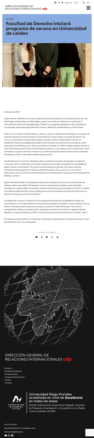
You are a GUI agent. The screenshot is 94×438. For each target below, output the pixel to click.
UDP (76, 3)
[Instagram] (59, 3)
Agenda (68, 3)
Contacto (8, 383)
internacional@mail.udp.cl (13, 432)
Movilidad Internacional (13, 371)
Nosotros (8, 368)
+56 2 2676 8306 (10, 424)
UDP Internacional (39, 7)
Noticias (8, 380)
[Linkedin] (62, 3)
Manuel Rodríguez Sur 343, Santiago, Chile (19, 428)
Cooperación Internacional (14, 377)
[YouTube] (55, 3)
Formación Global (11, 374)
